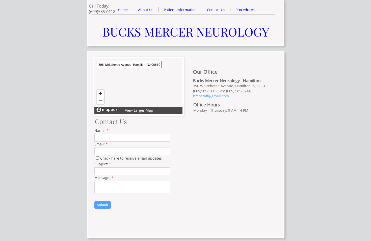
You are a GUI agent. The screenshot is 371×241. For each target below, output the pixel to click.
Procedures (245, 9)
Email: (101, 144)
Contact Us (216, 9)
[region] (138, 86)
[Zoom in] (100, 93)
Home (123, 9)
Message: (103, 177)
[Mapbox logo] (107, 110)
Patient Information (180, 9)
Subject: (102, 164)
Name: (101, 130)
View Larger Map (139, 110)
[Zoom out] (100, 100)
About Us (145, 9)
